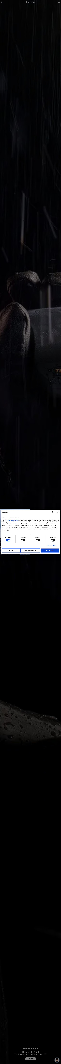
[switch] (23, 540)
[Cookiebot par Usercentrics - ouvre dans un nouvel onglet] (52, 512)
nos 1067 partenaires (12, 520)
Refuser (11, 550)
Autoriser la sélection (30, 550)
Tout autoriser (50, 550)
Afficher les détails (51, 545)
